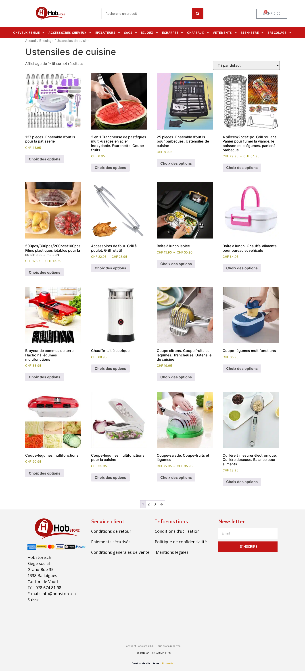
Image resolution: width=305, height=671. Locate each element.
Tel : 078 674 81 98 (160, 653)
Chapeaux (195, 32)
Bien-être (250, 32)
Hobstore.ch (141, 653)
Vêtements (222, 32)
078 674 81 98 (48, 587)
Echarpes (170, 32)
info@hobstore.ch (58, 593)
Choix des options (44, 159)
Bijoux (147, 32)
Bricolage (276, 32)
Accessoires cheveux (67, 32)
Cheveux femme (26, 32)
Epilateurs (105, 32)
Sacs (128, 32)
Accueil (30, 41)
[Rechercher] (197, 13)
